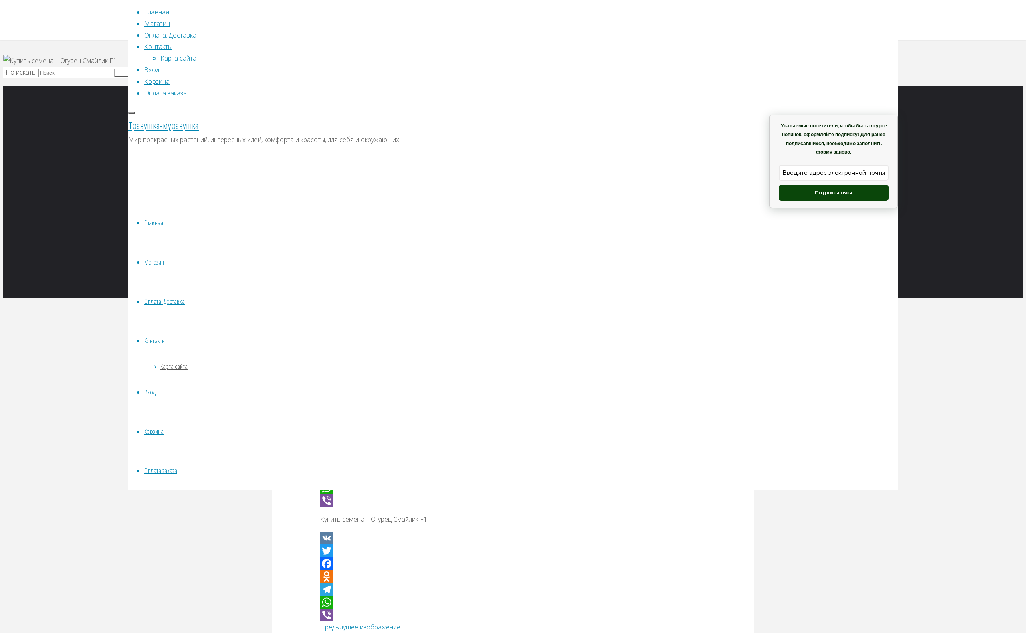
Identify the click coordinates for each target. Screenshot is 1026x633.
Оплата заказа (160, 470)
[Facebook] (513, 563)
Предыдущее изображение (360, 627)
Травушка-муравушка (163, 125)
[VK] (513, 538)
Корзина (154, 431)
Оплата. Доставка (164, 301)
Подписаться (833, 193)
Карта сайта (174, 366)
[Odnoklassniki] (513, 576)
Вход (150, 391)
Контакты (155, 340)
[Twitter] (513, 550)
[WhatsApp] (513, 602)
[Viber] (513, 500)
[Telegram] (513, 589)
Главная (153, 222)
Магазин (154, 262)
